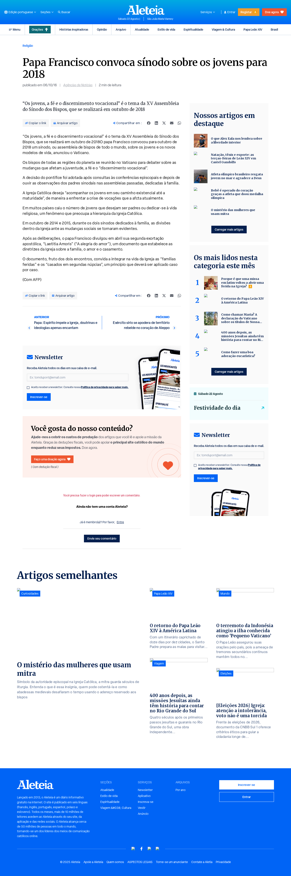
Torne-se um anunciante (172, 862)
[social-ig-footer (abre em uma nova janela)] (158, 848)
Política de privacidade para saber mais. (104, 387)
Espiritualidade (193, 29)
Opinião (102, 29)
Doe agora (272, 12)
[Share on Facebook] (148, 123)
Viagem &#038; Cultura (115, 808)
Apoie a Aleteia (93, 862)
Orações (37, 29)
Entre (120, 522)
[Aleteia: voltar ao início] (145, 9)
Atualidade (142, 29)
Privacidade (223, 862)
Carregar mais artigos (229, 229)
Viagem (159, 663)
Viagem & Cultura (223, 29)
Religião (28, 46)
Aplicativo (144, 796)
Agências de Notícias (77, 85)
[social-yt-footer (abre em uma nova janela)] (133, 848)
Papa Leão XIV (252, 29)
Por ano (181, 790)
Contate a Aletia (201, 862)
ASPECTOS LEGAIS (140, 862)
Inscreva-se (145, 802)
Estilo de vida (166, 29)
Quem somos (115, 862)
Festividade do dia (217, 408)
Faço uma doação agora (49, 459)
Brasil (274, 29)
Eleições (226, 673)
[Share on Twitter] (164, 123)
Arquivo (121, 29)
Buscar (65, 12)
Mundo (225, 593)
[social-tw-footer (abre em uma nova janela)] (149, 848)
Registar (246, 12)
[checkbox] (28, 387)
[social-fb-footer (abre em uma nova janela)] (141, 848)
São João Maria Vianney (160, 19)
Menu (16, 29)
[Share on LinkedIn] (156, 123)
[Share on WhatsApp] (179, 123)
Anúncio (143, 814)
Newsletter (145, 790)
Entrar (231, 12)
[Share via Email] (171, 123)
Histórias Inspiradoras (73, 29)
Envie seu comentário (101, 538)
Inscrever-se (38, 397)
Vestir (142, 808)
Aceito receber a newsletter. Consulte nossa (79, 387)
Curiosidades (30, 593)
